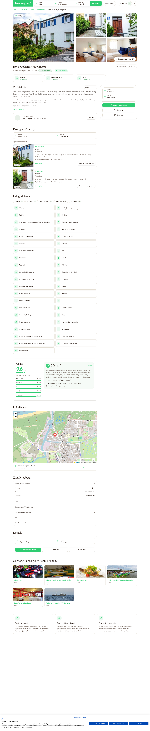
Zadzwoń (56, 549)
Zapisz (133, 66)
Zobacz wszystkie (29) (126, 59)
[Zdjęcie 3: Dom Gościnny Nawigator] (122, 25)
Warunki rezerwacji (20, 523)
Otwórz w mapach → (89, 468)
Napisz (91, 117)
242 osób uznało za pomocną (56, 386)
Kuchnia (18, 201)
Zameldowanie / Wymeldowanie (24, 507)
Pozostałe (75, 201)
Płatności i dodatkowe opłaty (23, 512)
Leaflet (77, 462)
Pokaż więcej (17, 109)
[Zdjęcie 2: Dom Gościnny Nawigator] (91, 25)
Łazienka (31, 201)
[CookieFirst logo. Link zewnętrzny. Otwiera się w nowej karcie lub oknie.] (2, 719)
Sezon (16, 502)
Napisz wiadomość (29, 549)
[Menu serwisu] (135, 3)
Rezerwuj (83, 549)
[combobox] (90, 87)
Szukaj (97, 3)
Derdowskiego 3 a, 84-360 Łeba (26, 70)
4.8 (62, 70)
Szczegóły (38, 163)
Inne (16, 518)
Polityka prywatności (80, 717)
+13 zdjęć (17, 187)
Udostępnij (122, 66)
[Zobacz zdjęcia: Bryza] (23, 179)
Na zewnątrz (45, 201)
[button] (55, 435)
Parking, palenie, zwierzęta (22, 483)
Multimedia (61, 201)
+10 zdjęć (17, 165)
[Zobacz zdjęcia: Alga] (23, 155)
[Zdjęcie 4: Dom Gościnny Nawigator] (91, 50)
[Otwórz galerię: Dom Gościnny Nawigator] (43, 37)
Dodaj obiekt (109, 3)
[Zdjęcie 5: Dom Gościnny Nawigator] (122, 50)
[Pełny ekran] (93, 459)
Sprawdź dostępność (86, 163)
